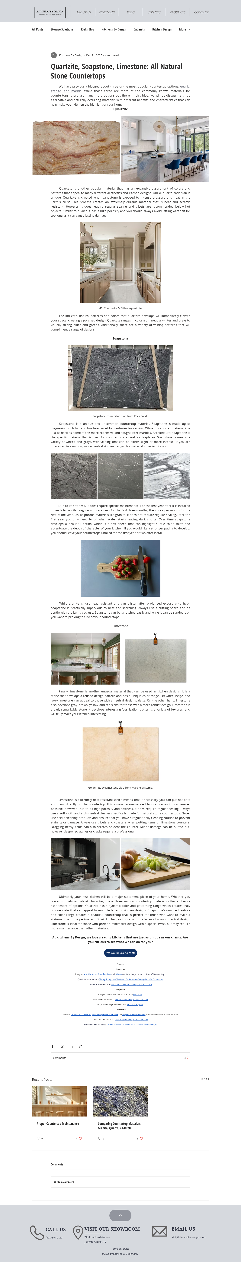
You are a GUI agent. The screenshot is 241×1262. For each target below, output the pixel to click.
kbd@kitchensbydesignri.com (189, 1237)
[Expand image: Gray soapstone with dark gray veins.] (74, 476)
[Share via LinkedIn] (71, 1046)
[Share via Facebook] (52, 1046)
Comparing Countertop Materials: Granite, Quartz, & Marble (120, 1125)
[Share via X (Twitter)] (62, 1046)
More (182, 29)
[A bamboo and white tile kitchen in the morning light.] (59, 1101)
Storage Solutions (62, 29)
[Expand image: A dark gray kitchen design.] (85, 864)
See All (205, 1079)
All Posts (37, 29)
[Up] (120, 1215)
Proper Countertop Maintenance (58, 1123)
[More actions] (188, 55)
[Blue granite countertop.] (120, 1101)
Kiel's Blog (87, 29)
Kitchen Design (162, 29)
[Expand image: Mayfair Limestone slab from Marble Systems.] (155, 659)
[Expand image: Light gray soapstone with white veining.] (120, 476)
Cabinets (139, 29)
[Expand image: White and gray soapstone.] (167, 476)
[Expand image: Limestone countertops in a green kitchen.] (85, 659)
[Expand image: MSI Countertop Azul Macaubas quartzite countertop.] (165, 149)
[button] (177, 12)
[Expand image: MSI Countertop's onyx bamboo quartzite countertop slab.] (76, 149)
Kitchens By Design (114, 29)
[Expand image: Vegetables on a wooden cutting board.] (155, 864)
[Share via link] (80, 1046)
